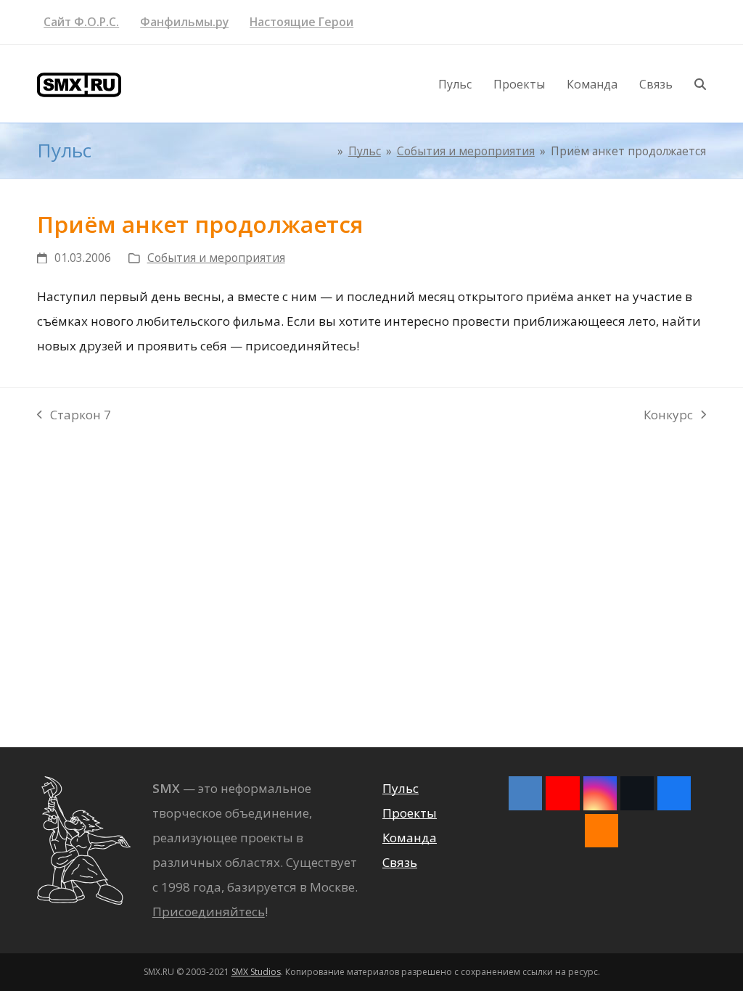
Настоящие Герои (301, 22)
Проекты (409, 813)
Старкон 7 (74, 416)
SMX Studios (256, 972)
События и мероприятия (216, 258)
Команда (409, 837)
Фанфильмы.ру (184, 22)
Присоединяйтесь (208, 911)
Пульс (400, 788)
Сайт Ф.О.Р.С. (81, 22)
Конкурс (668, 416)
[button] (700, 84)
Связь (399, 862)
